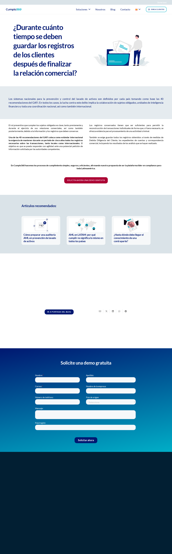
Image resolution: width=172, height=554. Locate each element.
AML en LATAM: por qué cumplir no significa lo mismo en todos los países (86, 238)
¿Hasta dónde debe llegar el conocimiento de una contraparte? (129, 238)
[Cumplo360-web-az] (13, 9)
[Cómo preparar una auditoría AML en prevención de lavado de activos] (41, 225)
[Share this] (106, 311)
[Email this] (100, 311)
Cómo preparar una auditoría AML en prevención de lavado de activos (40, 238)
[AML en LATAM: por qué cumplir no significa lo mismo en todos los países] (86, 225)
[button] (89, 9)
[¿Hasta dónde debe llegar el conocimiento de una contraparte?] (131, 225)
